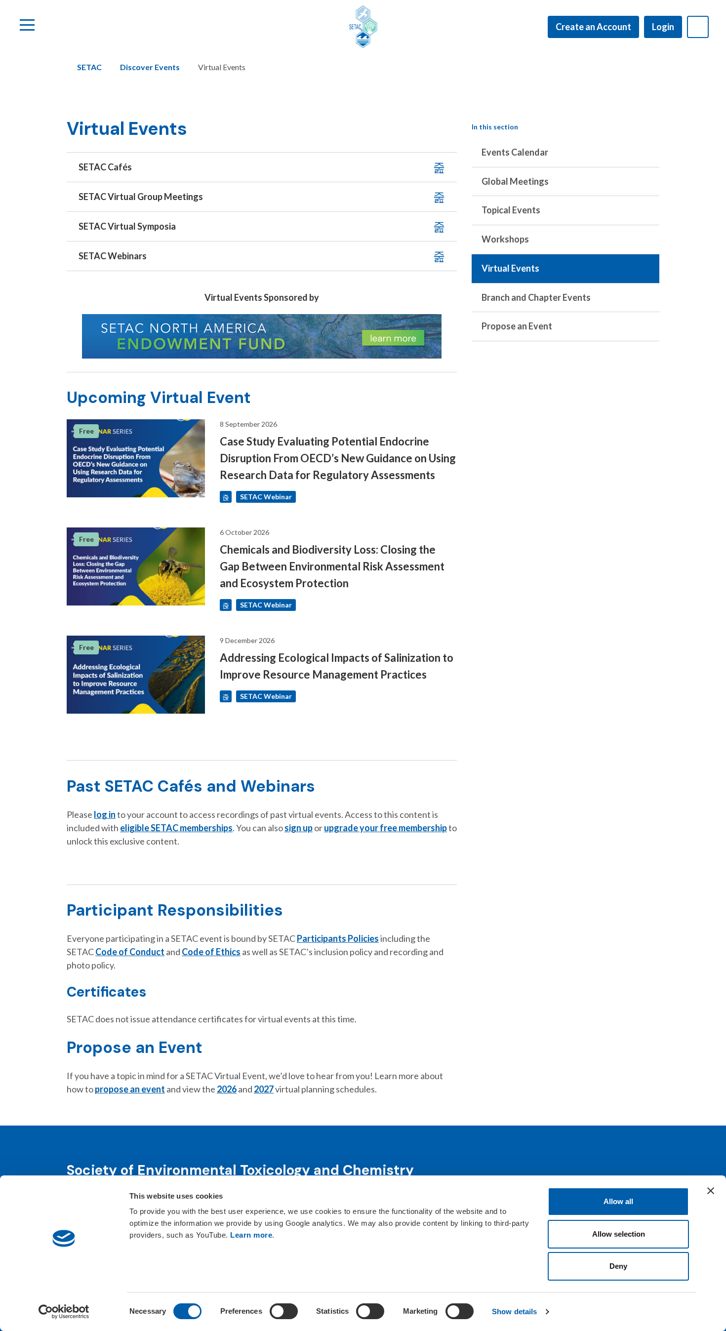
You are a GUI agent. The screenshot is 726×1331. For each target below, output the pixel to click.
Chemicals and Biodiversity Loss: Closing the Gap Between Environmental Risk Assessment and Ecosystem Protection (332, 566)
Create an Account (593, 26)
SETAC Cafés (105, 166)
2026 (227, 1089)
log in (105, 814)
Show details (514, 1311)
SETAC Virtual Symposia (127, 226)
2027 (264, 1089)
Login (663, 26)
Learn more (251, 1235)
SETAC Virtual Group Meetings (141, 196)
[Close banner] (710, 1190)
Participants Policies (338, 938)
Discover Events (150, 67)
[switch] (284, 1311)
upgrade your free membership (385, 827)
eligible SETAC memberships (176, 827)
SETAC (89, 67)
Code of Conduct (129, 951)
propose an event (130, 1089)
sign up (298, 827)
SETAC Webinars (113, 255)
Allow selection (618, 1234)
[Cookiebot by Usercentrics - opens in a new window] (64, 1311)
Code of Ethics (211, 951)
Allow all (618, 1201)
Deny (618, 1266)
